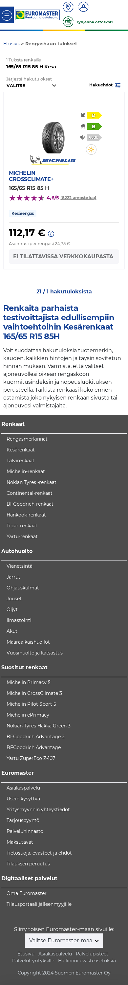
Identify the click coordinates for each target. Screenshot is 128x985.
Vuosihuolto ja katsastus (35, 653)
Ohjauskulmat (23, 588)
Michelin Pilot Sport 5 (31, 704)
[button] (105, 84)
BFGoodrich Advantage (34, 747)
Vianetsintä (19, 566)
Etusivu (25, 954)
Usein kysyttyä (23, 799)
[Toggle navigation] (7, 15)
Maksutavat (20, 842)
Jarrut (13, 577)
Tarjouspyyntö (23, 820)
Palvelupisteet (92, 954)
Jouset (14, 599)
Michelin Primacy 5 (29, 682)
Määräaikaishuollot (28, 642)
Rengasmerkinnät (27, 439)
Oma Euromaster (27, 893)
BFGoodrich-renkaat (30, 504)
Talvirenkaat (20, 461)
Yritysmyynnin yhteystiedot (38, 810)
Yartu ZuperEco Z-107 (31, 758)
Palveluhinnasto (25, 831)
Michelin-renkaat (26, 471)
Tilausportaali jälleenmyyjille (39, 904)
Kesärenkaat (21, 450)
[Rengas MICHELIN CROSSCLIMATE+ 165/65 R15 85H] (53, 133)
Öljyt (12, 609)
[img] (91, 149)
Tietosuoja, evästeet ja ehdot (39, 853)
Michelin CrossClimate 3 (34, 693)
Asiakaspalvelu (23, 788)
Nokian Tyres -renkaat (31, 482)
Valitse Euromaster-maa (61, 940)
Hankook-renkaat (26, 515)
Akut (12, 631)
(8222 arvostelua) (78, 197)
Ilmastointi (19, 620)
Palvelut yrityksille (33, 961)
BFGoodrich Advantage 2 (36, 737)
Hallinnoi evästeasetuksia (87, 961)
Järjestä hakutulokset (29, 79)
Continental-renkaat (30, 493)
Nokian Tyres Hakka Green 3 (39, 726)
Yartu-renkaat (22, 536)
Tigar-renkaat (22, 526)
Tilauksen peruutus (28, 864)
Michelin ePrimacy (28, 715)
